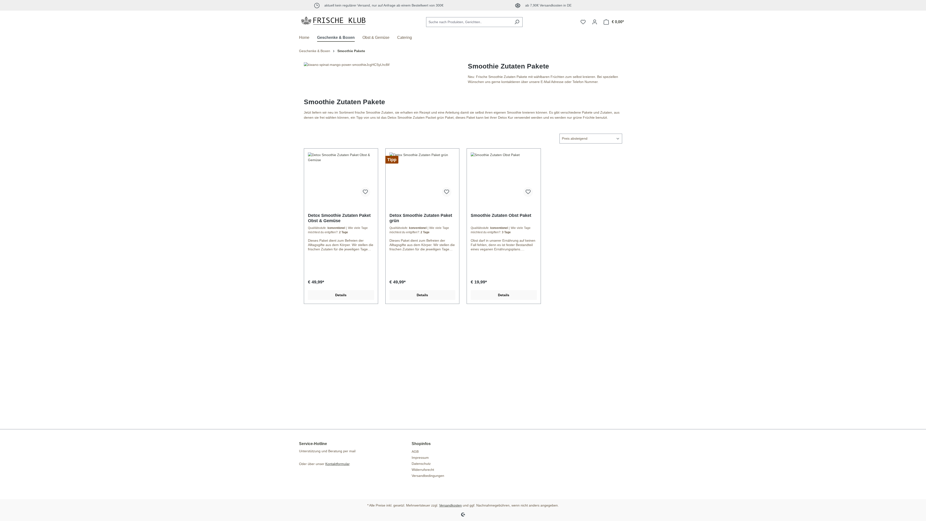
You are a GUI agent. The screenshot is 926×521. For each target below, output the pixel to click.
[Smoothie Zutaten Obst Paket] (504, 176)
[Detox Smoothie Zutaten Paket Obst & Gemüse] (341, 176)
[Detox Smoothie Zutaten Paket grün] (422, 176)
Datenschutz (421, 464)
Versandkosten (450, 505)
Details (341, 295)
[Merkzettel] (583, 22)
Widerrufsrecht (423, 470)
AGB (415, 451)
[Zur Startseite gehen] (335, 21)
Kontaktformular (337, 464)
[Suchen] (517, 22)
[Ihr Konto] (594, 22)
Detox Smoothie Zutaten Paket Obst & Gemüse (339, 218)
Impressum (420, 457)
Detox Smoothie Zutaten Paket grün (420, 218)
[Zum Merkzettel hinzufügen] (365, 192)
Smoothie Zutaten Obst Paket (501, 215)
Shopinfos (421, 444)
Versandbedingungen (428, 476)
